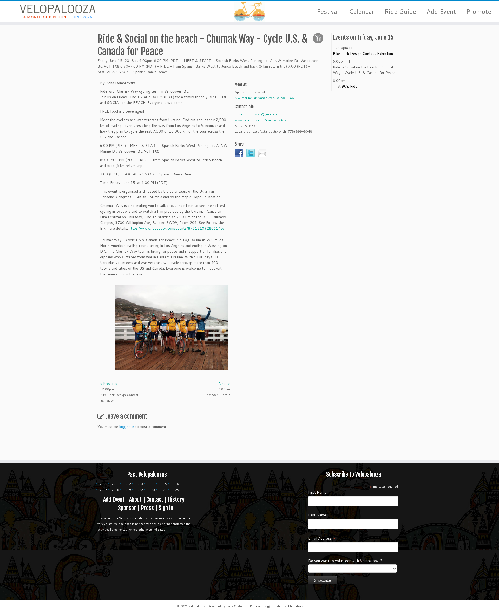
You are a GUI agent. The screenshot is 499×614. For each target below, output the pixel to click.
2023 (151, 490)
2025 (175, 490)
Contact (154, 499)
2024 (163, 490)
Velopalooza (197, 606)
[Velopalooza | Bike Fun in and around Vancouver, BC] (57, 11)
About (135, 499)
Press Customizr (237, 606)
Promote (478, 12)
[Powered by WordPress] (268, 605)
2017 (103, 490)
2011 (115, 484)
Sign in (166, 507)
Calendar (361, 12)
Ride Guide (400, 12)
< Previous (108, 383)
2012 (127, 484)
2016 (175, 484)
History (176, 499)
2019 (127, 490)
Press (147, 507)
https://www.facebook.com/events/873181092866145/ (176, 228)
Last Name (317, 515)
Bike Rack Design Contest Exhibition (363, 53)
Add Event (441, 12)
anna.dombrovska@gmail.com (257, 114)
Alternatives (295, 606)
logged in (126, 426)
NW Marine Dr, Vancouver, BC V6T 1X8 (264, 98)
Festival (328, 12)
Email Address (322, 538)
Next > (224, 383)
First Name (317, 492)
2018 (115, 490)
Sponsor (127, 507)
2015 (163, 484)
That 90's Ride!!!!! (348, 86)
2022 (139, 490)
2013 (139, 484)
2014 (151, 484)
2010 (103, 484)
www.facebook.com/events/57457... (262, 120)
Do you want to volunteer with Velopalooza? (345, 560)
